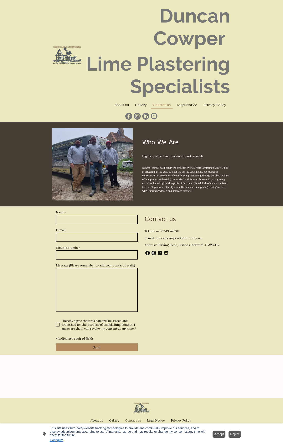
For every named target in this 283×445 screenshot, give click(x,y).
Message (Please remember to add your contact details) (95, 265)
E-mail (60, 230)
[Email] (154, 116)
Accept (219, 434)
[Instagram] (137, 116)
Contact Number (68, 248)
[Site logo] (67, 55)
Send (96, 347)
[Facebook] (128, 116)
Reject (234, 434)
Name (61, 212)
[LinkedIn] (145, 116)
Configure (56, 440)
